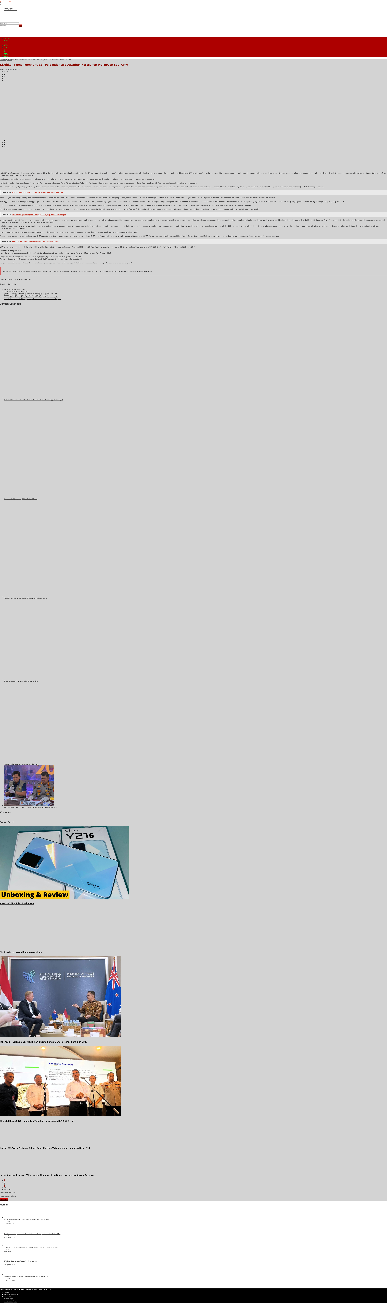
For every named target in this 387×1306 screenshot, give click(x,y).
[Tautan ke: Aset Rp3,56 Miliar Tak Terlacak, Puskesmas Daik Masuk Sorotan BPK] (10, 1275)
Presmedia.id (30, 1289)
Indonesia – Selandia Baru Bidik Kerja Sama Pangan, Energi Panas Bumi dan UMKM (31, 293)
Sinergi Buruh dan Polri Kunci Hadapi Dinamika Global (21, 681)
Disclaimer (7, 1296)
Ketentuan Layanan (10, 1302)
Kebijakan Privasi (9, 1300)
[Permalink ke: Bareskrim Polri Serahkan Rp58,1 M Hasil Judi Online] (68, 497)
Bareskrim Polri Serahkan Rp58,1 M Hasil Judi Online (20, 499)
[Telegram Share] (4, 78)
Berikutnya (7, 1189)
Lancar (16, 279)
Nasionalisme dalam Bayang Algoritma (16, 291)
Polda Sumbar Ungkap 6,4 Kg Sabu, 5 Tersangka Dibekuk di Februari (26, 598)
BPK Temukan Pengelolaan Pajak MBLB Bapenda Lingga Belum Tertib (26, 1219)
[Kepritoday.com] (15, 19)
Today (7, 71)
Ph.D (26, 279)
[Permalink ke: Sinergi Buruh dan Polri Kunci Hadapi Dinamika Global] (64, 679)
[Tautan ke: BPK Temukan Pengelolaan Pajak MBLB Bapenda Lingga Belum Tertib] (10, 1218)
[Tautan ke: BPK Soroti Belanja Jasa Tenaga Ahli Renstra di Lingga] (10, 1259)
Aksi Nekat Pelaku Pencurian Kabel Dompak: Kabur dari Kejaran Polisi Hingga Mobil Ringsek (33, 400)
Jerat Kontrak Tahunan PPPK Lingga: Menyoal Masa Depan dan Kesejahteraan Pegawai (32, 299)
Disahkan (3, 279)
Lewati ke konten (5, 1)
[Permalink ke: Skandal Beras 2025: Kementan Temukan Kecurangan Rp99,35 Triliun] (60, 1116)
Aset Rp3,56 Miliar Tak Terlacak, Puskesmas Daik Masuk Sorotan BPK (26, 1277)
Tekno (51, 1289)
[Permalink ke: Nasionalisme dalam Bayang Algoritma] (35, 947)
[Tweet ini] (4, 77)
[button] (20, 26)
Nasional (22, 279)
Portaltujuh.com (41, 1289)
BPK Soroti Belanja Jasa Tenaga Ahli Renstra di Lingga (21, 1261)
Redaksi (6, 1293)
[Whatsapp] (4, 80)
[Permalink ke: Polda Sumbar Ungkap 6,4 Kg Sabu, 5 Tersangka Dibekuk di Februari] (68, 596)
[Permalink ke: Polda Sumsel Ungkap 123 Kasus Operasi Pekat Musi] (64, 762)
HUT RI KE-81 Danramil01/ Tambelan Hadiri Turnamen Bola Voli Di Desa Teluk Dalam (31, 1248)
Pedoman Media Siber (11, 1294)
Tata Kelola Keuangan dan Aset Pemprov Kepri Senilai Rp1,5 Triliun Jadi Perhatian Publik (32, 1234)
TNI (30, 279)
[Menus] (0, 3)
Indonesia (10, 279)
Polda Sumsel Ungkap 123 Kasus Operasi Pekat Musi (21, 764)
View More (4, 1199)
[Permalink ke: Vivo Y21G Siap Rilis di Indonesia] (64, 898)
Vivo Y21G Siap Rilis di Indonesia (14, 289)
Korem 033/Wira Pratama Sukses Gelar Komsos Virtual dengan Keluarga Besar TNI (31, 297)
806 (5, 1188)
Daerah (2, 71)
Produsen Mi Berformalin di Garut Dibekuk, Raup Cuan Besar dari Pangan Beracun (30, 807)
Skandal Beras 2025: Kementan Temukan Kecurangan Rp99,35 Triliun (26, 295)
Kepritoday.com (6, 1289)
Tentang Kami (8, 1298)
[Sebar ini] (4, 75)
